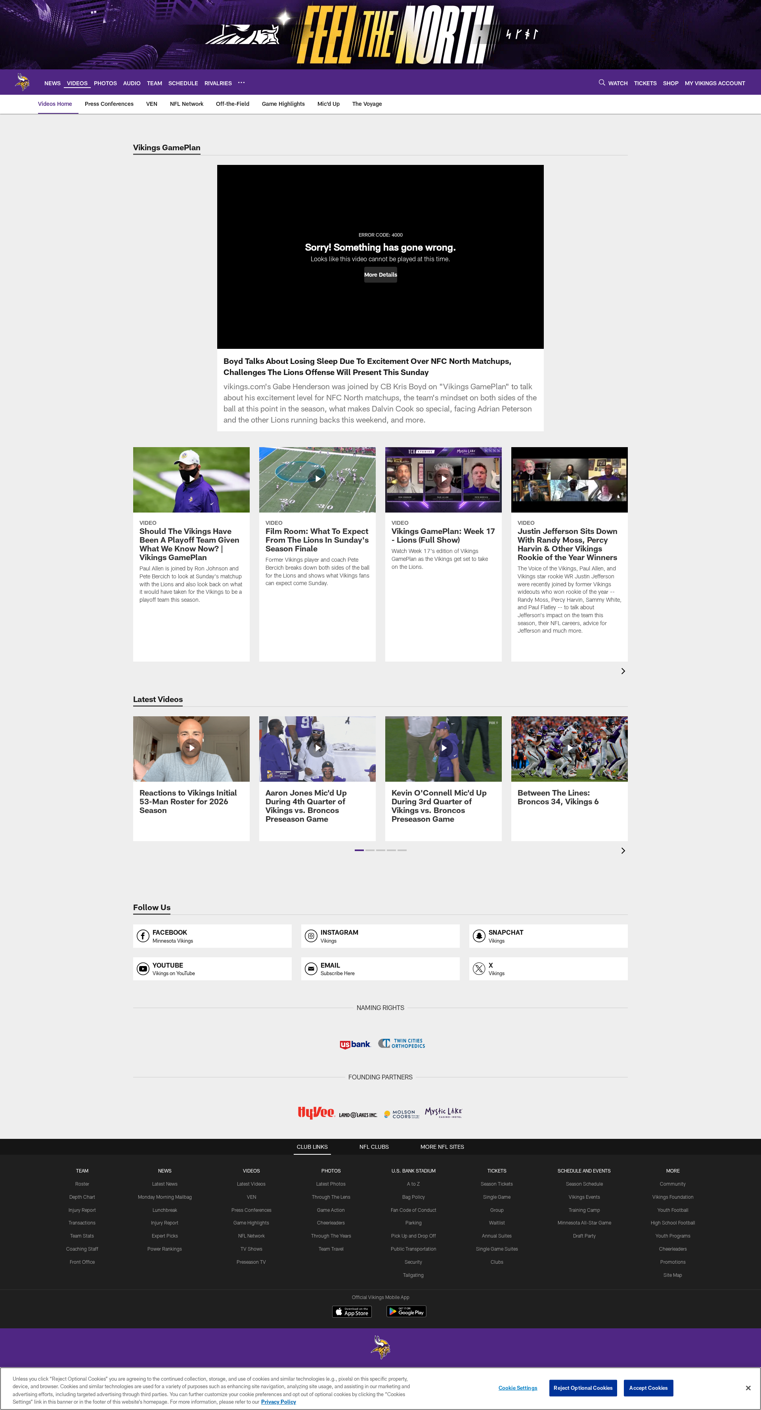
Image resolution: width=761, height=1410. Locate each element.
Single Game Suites (497, 1248)
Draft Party (584, 1235)
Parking (413, 1222)
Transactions (82, 1222)
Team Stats (82, 1235)
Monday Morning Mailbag (165, 1197)
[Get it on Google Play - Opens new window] (406, 1315)
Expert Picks (165, 1235)
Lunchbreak (165, 1210)
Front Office (82, 1262)
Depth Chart (82, 1197)
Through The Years (331, 1235)
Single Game (497, 1197)
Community (673, 1183)
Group (497, 1210)
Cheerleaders (331, 1222)
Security (413, 1262)
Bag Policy (413, 1197)
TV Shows (251, 1248)
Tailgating (413, 1275)
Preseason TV (251, 1262)
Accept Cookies (648, 1388)
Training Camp (584, 1210)
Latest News (165, 1183)
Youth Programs (673, 1235)
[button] (380, 275)
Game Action (331, 1210)
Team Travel (331, 1248)
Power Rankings (164, 1248)
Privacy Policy (278, 1402)
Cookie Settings (518, 1388)
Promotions (673, 1262)
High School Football (673, 1222)
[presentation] (624, 672)
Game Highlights (251, 1222)
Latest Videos (251, 1183)
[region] (380, 1388)
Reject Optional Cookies (583, 1388)
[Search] (602, 82)
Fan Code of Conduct (413, 1210)
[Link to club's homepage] (22, 82)
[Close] (748, 1388)
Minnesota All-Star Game (584, 1222)
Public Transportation (413, 1248)
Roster (82, 1183)
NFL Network (251, 1235)
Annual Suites (497, 1235)
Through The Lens (331, 1197)
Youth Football (673, 1210)
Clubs (497, 1262)
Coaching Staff (82, 1248)
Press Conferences (251, 1210)
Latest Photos (331, 1183)
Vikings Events (584, 1197)
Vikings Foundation (673, 1197)
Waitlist (497, 1222)
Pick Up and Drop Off (413, 1235)
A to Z (413, 1183)
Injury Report (82, 1210)
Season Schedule (584, 1183)
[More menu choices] (241, 82)
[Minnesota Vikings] (380, 1348)
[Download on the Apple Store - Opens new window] (352, 1312)
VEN (251, 1197)
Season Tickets (497, 1183)
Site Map (672, 1275)
